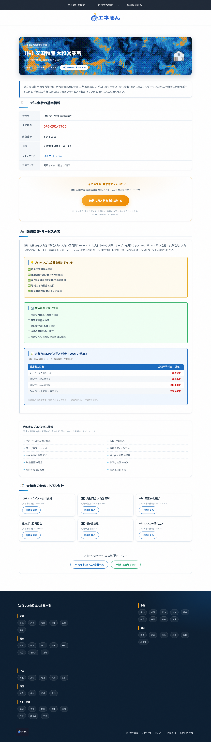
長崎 (43, 708)
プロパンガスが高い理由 (38, 441)
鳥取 (22, 677)
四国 (22, 686)
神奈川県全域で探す (125, 564)
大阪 (164, 634)
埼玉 (54, 645)
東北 (22, 616)
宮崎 (22, 715)
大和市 (53, 67)
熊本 (54, 708)
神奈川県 (40, 67)
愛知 (164, 619)
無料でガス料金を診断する (105, 200)
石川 (174, 612)
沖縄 (45, 715)
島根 (32, 677)
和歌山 (143, 641)
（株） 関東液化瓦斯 (149, 498)
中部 (142, 605)
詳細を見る (31, 510)
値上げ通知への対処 (36, 448)
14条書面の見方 (34, 462)
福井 (185, 612)
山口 (64, 677)
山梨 (45, 652)
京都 (153, 634)
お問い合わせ (186, 732)
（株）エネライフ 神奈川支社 (37, 498)
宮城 (43, 622)
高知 (54, 693)
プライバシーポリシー (152, 732)
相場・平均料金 (117, 441)
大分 (64, 708)
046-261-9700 (55, 126)
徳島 (22, 693)
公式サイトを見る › (53, 155)
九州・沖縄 (25, 702)
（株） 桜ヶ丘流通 (90, 523)
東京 (22, 652)
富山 (164, 612)
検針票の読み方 (118, 469)
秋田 (54, 622)
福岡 (22, 708)
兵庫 (174, 634)
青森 (22, 622)
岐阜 (142, 619)
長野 (142, 612)
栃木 (32, 645)
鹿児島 (33, 715)
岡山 (43, 677)
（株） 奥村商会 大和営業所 (95, 498)
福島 (22, 629)
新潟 (153, 612)
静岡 (153, 619)
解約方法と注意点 (35, 469)
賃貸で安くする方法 (120, 448)
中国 (22, 670)
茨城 (22, 645)
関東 (28, 67)
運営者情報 (132, 732)
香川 (32, 693)
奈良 (185, 634)
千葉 (64, 645)
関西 (142, 628)
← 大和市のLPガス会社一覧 (89, 564)
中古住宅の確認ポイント (38, 455)
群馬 (43, 645)
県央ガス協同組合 (32, 523)
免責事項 (171, 732)
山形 (64, 622)
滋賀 (142, 634)
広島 (54, 677)
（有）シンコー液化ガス (151, 523)
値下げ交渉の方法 (119, 462)
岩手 (32, 622)
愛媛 (43, 693)
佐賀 (32, 708)
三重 (174, 619)
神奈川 (33, 652)
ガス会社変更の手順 (120, 455)
